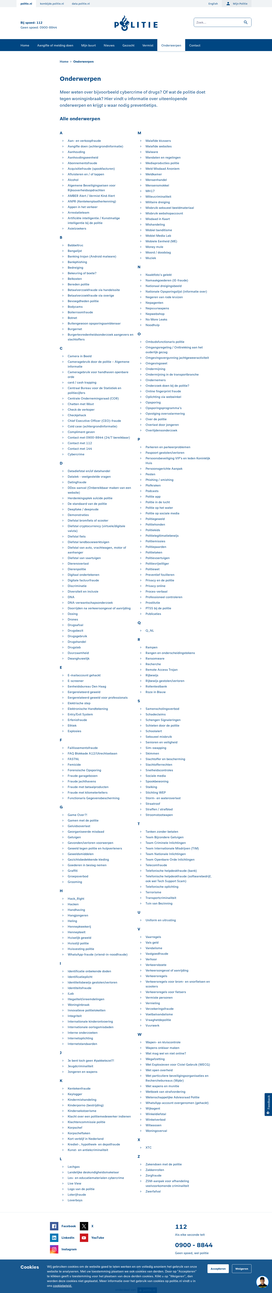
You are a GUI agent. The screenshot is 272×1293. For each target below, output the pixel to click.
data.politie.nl (81, 3)
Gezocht (128, 45)
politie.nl (26, 3)
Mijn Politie (240, 3)
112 (39, 23)
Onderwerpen (171, 45)
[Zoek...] (222, 24)
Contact (194, 45)
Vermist (147, 45)
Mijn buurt (88, 45)
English (213, 3)
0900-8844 (48, 27)
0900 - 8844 (194, 1245)
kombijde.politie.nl (52, 3)
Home (25, 45)
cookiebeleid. (62, 1286)
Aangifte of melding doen (55, 45)
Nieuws (109, 45)
